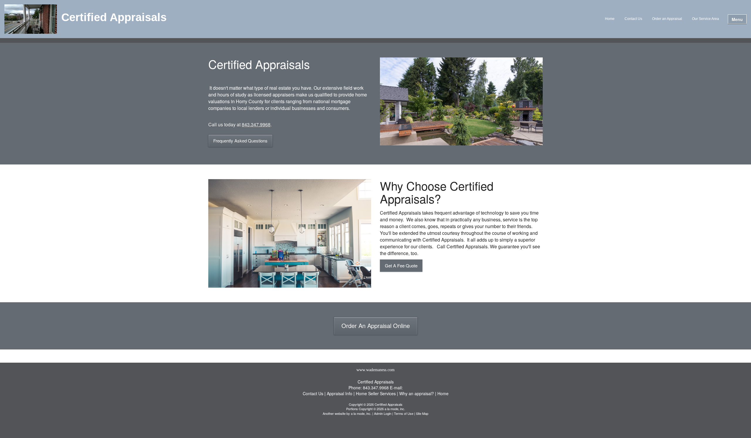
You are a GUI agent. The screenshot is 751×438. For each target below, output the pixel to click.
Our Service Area (705, 19)
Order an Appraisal (667, 19)
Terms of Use (403, 413)
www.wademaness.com (375, 370)
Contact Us (633, 19)
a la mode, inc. (361, 413)
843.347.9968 (256, 124)
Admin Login (382, 413)
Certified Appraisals (114, 17)
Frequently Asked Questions (240, 140)
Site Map (422, 413)
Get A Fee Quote (401, 265)
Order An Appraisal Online (375, 325)
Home (610, 19)
